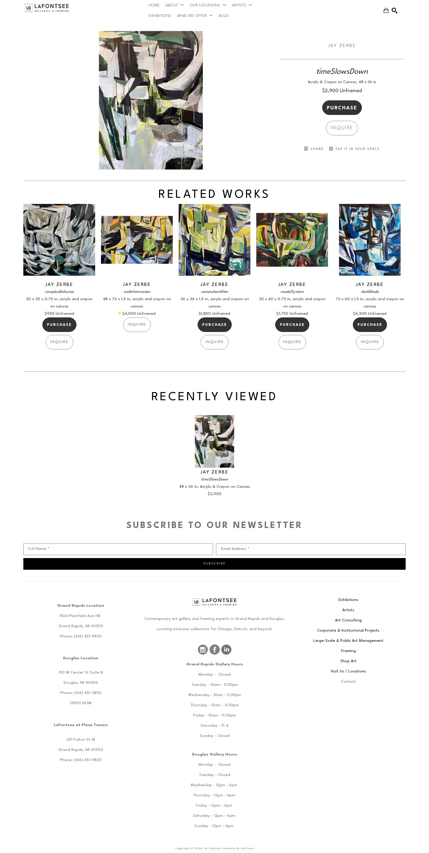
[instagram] (203, 649)
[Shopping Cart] (386, 10)
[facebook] (214, 649)
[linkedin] (226, 649)
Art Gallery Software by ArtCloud (229, 848)
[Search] (394, 10)
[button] (174, 5)
